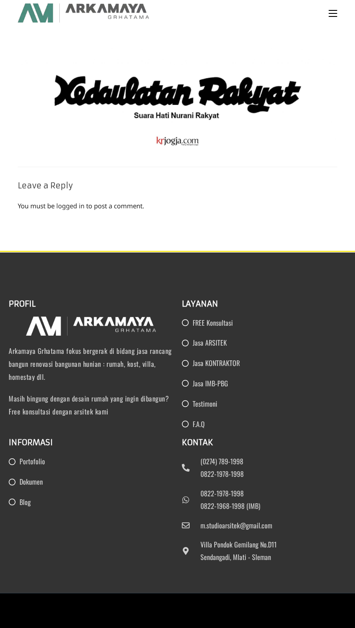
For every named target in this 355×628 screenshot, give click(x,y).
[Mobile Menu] (333, 13)
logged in (70, 205)
